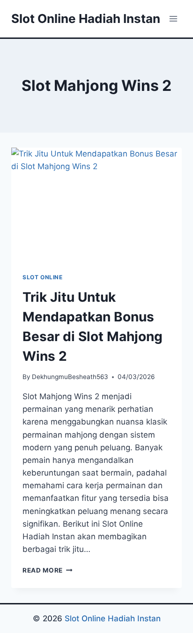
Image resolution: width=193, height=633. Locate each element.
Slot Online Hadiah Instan (113, 618)
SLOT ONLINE (42, 277)
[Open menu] (173, 18)
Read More (47, 570)
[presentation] (96, 204)
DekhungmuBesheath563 (70, 376)
